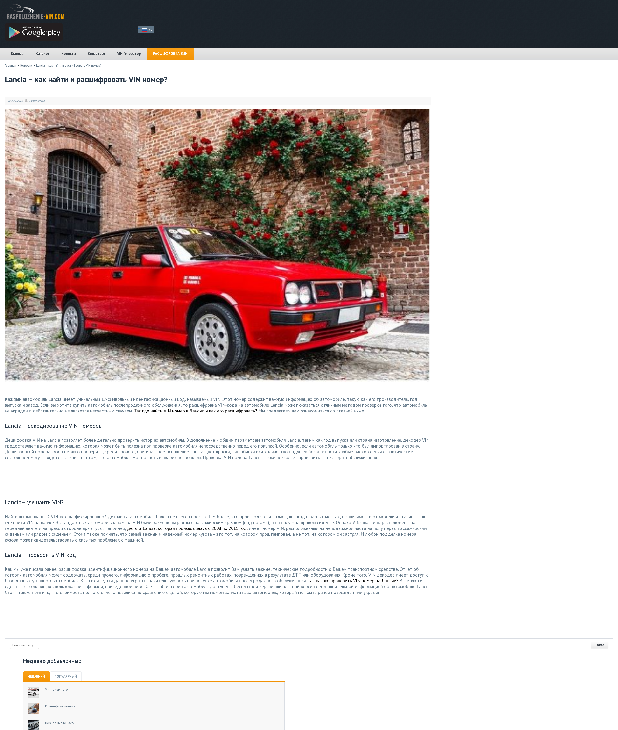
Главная (17, 53)
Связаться (96, 53)
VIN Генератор (129, 53)
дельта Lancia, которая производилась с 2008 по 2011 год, (187, 528)
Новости (68, 53)
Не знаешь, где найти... (61, 723)
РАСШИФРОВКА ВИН (170, 53)
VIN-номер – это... (57, 689)
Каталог (42, 53)
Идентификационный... (61, 706)
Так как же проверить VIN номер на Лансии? (353, 581)
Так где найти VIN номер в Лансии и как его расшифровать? (195, 411)
